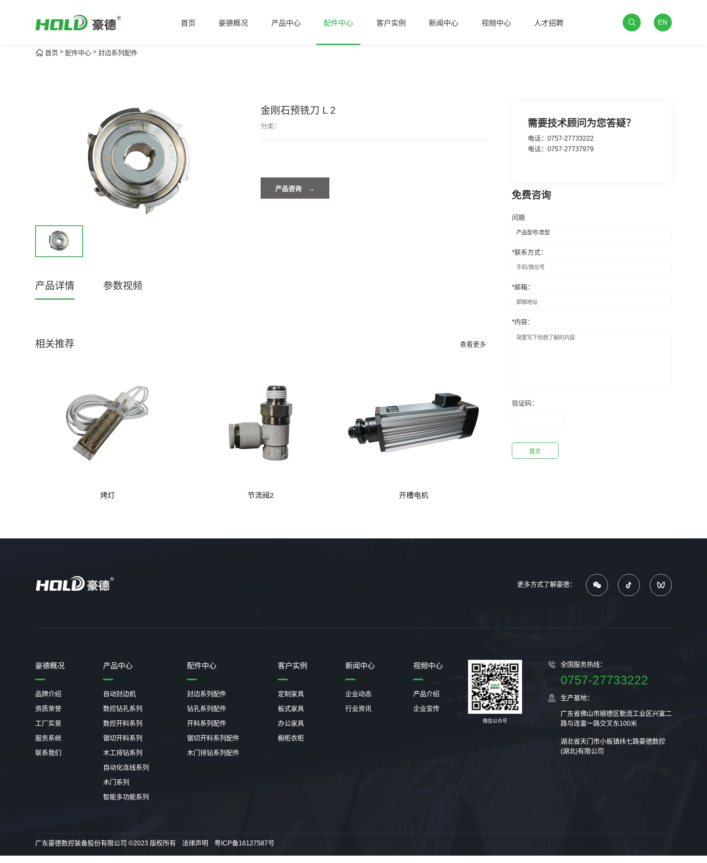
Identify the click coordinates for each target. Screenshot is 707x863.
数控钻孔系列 (122, 708)
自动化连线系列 (126, 767)
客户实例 (391, 23)
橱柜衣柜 (291, 738)
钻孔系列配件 (206, 708)
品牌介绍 (48, 693)
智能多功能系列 (126, 797)
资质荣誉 (48, 708)
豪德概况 (233, 23)
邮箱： (523, 287)
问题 (518, 217)
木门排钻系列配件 (213, 752)
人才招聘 (548, 23)
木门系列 (116, 782)
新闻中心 (443, 23)
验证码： (525, 403)
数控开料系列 (122, 723)
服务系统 (48, 738)
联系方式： (529, 252)
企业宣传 (426, 708)
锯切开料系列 (122, 738)
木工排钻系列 (122, 752)
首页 (188, 23)
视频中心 (496, 23)
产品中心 (286, 23)
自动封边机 (119, 693)
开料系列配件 (206, 723)
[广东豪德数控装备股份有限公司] (78, 22)
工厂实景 (48, 723)
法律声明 (195, 843)
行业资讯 (358, 708)
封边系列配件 (117, 52)
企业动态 (358, 693)
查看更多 (473, 344)
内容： (523, 321)
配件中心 (338, 23)
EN (662, 22)
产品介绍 (426, 693)
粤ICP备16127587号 (244, 843)
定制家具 (291, 693)
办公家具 (291, 723)
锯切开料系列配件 (213, 738)
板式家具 (291, 708)
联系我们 (48, 752)
